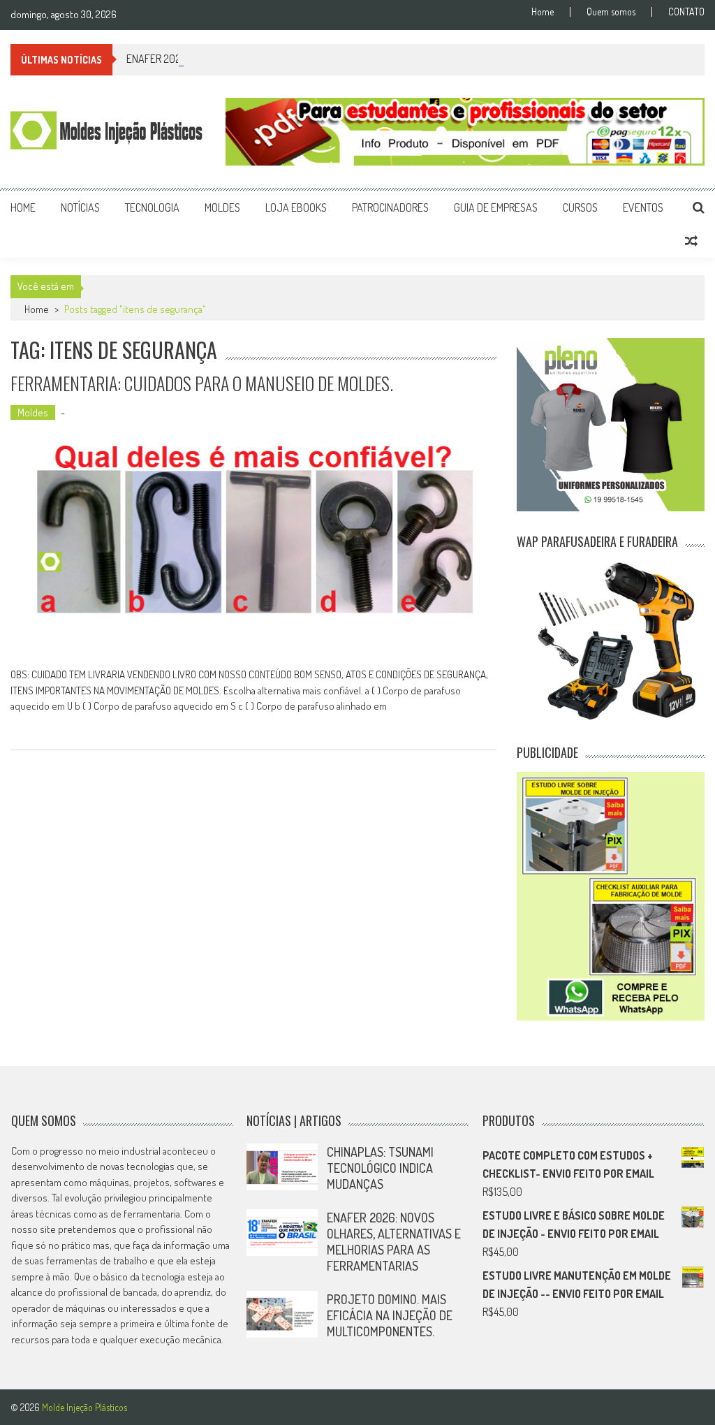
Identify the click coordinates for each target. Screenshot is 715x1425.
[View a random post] (691, 241)
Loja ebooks (296, 207)
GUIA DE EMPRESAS (496, 207)
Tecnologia (152, 207)
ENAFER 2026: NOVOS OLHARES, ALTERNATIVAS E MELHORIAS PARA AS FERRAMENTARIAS (394, 1241)
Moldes (222, 207)
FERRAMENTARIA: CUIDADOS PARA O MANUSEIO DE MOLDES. (201, 383)
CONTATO (686, 12)
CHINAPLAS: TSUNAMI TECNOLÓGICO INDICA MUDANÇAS (380, 1168)
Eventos (643, 207)
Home (542, 12)
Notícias (80, 207)
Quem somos (611, 12)
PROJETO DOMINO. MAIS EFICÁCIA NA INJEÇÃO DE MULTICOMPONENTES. (389, 1315)
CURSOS (580, 207)
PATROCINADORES (390, 207)
